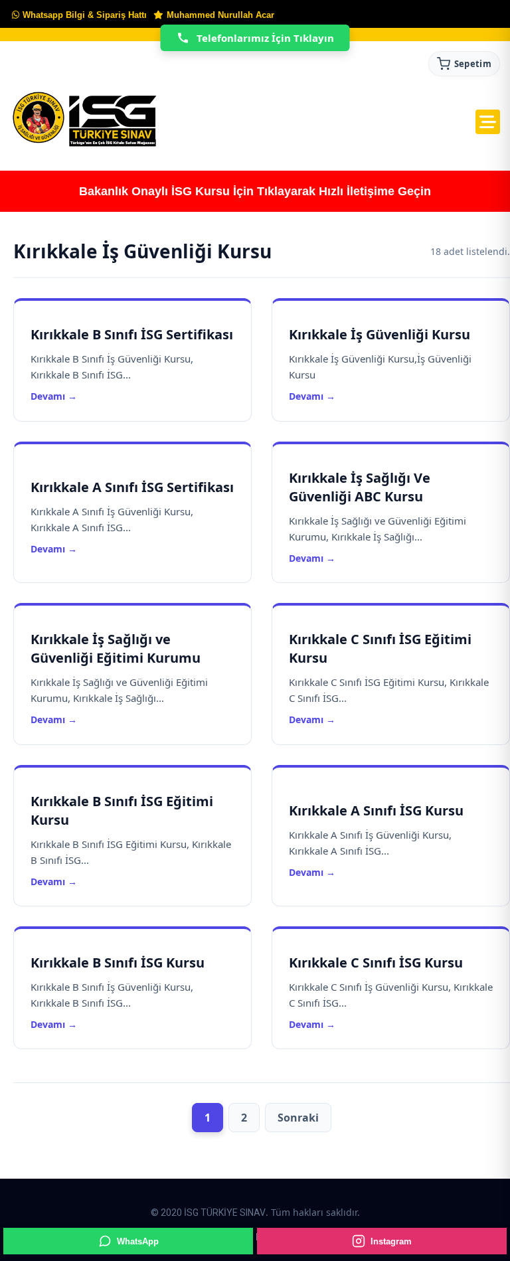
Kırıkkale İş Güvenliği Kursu (379, 334)
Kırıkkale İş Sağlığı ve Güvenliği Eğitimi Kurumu (116, 648)
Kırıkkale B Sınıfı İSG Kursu (118, 962)
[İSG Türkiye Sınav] (84, 120)
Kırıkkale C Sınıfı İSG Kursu (376, 962)
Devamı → (54, 396)
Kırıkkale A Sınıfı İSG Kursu (376, 810)
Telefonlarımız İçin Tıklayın (265, 37)
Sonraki (298, 1117)
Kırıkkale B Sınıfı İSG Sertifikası (132, 334)
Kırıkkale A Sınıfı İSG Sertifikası (132, 487)
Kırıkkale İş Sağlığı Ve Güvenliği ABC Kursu (359, 487)
